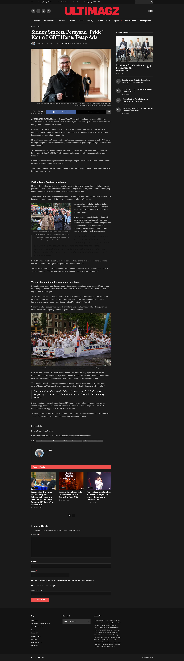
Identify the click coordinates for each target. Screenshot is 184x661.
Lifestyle (90, 21)
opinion (78, 441)
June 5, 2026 (64, 500)
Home (33, 26)
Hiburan (62, 21)
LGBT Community (68, 441)
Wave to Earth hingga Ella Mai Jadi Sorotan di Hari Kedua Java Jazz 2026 (70, 494)
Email (34, 571)
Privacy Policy (42, 2)
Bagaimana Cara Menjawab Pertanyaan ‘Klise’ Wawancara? (130, 68)
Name (34, 561)
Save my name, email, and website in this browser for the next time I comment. (63, 580)
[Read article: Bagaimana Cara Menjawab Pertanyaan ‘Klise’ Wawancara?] (134, 49)
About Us (34, 2)
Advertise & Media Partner (63, 2)
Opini (108, 21)
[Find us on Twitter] (38, 11)
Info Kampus (48, 21)
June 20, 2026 (37, 507)
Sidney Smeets (89, 441)
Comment (35, 535)
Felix (39, 43)
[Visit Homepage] (92, 11)
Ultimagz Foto (145, 21)
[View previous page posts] (69, 515)
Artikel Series (130, 21)
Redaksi (50, 2)
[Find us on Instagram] (49, 11)
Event (100, 21)
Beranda (36, 21)
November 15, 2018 (51, 43)
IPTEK (81, 21)
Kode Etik (76, 2)
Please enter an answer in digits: (43, 586)
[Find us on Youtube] (44, 11)
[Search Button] (151, 2)
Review (72, 21)
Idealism (48, 441)
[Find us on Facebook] (33, 11)
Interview (56, 441)
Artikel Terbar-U (36, 627)
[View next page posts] (73, 515)
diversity (40, 441)
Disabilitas (35, 645)
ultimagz (99, 441)
